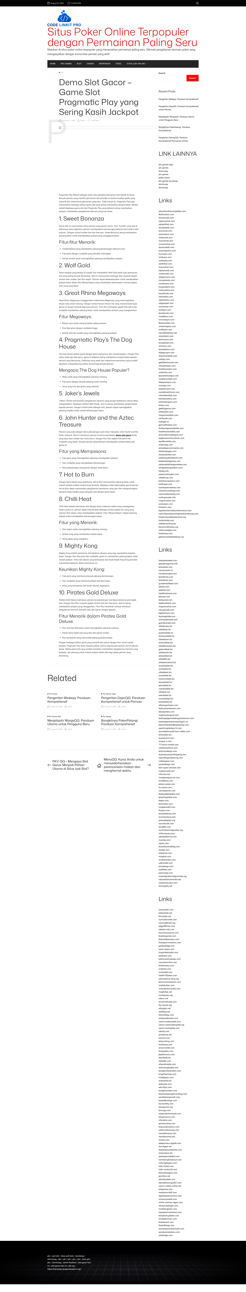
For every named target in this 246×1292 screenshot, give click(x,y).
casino (90, 64)
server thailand (69, 1262)
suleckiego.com (166, 1235)
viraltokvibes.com (166, 985)
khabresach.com (166, 1222)
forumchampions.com (169, 933)
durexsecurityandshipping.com (172, 754)
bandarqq (79, 1256)
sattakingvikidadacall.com (170, 458)
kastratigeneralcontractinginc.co (173, 721)
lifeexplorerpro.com (167, 382)
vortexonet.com (166, 237)
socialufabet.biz (166, 666)
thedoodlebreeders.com (169, 794)
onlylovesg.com (166, 444)
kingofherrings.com (167, 1074)
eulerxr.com (164, 405)
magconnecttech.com (168, 415)
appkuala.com (165, 1084)
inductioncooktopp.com (169, 490)
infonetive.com (165, 1120)
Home (53, 64)
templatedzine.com (167, 813)
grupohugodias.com (168, 797)
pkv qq (71, 1266)
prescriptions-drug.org (169, 979)
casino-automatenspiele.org (171, 1025)
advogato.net (165, 1008)
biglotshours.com (167, 613)
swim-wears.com (166, 949)
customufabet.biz (167, 679)
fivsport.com (164, 810)
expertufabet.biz (166, 633)
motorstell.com (165, 972)
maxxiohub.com (166, 267)
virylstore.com (165, 969)
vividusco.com (165, 257)
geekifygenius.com (167, 408)
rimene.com (164, 1140)
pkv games (66, 64)
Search (162, 73)
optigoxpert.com (166, 303)
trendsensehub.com (168, 398)
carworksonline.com (168, 962)
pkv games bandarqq (168, 181)
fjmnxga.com (165, 1110)
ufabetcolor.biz (165, 652)
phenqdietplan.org (167, 820)
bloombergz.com (166, 1015)
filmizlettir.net (165, 916)
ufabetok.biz (164, 692)
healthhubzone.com (168, 593)
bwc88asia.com (166, 781)
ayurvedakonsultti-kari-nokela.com (174, 731)
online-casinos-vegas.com (171, 1202)
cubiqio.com (164, 359)
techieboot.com (166, 580)
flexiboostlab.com (167, 323)
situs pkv (86, 1259)
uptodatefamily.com (168, 836)
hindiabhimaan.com (168, 1219)
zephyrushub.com (167, 221)
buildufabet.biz (165, 702)
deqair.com (164, 800)
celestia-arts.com (166, 929)
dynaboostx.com (166, 313)
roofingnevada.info (167, 497)
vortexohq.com (165, 372)
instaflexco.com (166, 316)
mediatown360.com (168, 1192)
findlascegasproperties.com (171, 428)
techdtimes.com (166, 577)
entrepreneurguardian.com (171, 467)
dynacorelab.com (166, 247)
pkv (48, 1256)
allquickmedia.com (167, 1064)
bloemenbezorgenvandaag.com (173, 1094)
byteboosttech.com (167, 603)
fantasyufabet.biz (166, 636)
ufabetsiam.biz (165, 639)
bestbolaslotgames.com (170, 461)
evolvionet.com (165, 231)
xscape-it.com (165, 741)
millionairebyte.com (167, 530)
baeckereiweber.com (168, 560)
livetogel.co (164, 421)
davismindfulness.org (168, 527)
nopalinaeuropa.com (168, 883)
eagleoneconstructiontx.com (171, 438)
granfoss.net (164, 1176)
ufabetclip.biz (165, 629)
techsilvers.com (166, 804)
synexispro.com (166, 504)
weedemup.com (166, 477)
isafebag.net (164, 1011)
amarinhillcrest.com (168, 1002)
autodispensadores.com (170, 487)
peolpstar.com (165, 956)
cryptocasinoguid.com (169, 715)
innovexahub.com (167, 244)
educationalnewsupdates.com (172, 211)
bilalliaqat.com (165, 484)
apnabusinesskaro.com (169, 1232)
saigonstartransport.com (170, 1113)
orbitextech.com (166, 412)
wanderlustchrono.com (169, 392)
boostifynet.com (166, 293)
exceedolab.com (166, 343)
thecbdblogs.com (166, 1225)
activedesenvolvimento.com (171, 448)
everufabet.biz (165, 695)
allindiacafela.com (167, 1179)
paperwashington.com (169, 474)
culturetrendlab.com (168, 395)
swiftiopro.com (165, 329)
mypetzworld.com (167, 771)
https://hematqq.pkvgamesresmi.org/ (64, 1269)
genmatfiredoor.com (168, 425)
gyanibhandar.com (167, 623)
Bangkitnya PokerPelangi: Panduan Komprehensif (119, 722)
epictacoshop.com (167, 1123)
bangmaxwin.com (167, 1117)
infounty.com (164, 774)
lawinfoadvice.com (167, 817)
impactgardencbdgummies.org (173, 876)
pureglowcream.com (168, 1090)
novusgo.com (165, 385)
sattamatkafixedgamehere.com (173, 464)
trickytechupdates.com (169, 1215)
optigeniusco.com (167, 277)
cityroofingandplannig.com (171, 758)
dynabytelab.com (166, 227)
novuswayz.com (166, 306)
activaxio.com (165, 346)
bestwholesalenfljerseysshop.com (174, 725)
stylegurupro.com (166, 352)
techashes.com (165, 567)
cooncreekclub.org (167, 923)
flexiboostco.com (166, 214)
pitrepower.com (166, 1189)
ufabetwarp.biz (165, 626)
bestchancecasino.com (169, 481)
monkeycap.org (166, 995)
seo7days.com (165, 1087)
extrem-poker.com (167, 784)
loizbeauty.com (165, 1044)
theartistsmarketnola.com (170, 1150)
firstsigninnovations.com (170, 942)
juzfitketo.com (165, 869)
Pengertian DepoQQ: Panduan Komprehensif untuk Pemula (123, 700)
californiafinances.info (169, 1130)
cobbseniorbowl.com (168, 748)
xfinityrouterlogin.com (168, 1205)
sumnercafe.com (166, 823)
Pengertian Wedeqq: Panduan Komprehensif (68, 700)
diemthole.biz (165, 1057)
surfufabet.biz (165, 669)
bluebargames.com (167, 936)
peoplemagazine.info (168, 563)
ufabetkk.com (165, 1061)
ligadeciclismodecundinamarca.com (175, 510)
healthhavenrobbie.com (169, 431)
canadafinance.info (167, 1133)
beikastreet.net (165, 913)
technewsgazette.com (168, 1067)
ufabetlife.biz (164, 659)
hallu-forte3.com (166, 1166)
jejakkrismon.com (167, 1054)
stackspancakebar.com (169, 1156)
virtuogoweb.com (166, 610)
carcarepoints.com (167, 790)
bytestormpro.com (167, 389)
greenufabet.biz (166, 649)
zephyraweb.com (166, 270)
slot (79, 64)
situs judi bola (67, 1256)
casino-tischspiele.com (169, 1028)
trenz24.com (164, 1038)
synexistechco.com (167, 250)
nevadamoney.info (167, 1136)
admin (82, 120)
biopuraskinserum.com (169, 1127)
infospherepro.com (167, 366)
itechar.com (164, 586)
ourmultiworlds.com (168, 919)
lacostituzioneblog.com (169, 846)
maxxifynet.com (166, 241)
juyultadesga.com (167, 764)
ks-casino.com (165, 787)
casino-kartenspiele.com (170, 1021)
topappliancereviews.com (170, 1212)
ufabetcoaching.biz (167, 523)
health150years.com (168, 975)
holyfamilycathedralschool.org (172, 517)
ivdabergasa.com (166, 761)
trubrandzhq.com (166, 290)
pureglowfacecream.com (170, 1071)
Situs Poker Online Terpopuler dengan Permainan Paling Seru (122, 36)
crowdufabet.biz (166, 698)
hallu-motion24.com (168, 1169)
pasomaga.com (166, 873)
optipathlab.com (166, 224)
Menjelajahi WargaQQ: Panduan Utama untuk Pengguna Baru (70, 722)
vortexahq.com (165, 260)
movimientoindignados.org (171, 830)
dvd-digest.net (165, 1146)
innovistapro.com (166, 319)
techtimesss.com (166, 965)
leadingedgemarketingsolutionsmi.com (176, 718)
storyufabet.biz (165, 682)
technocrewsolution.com (170, 982)
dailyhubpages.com (167, 451)
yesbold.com (164, 590)
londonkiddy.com (166, 520)
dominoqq (163, 171)
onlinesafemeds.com (168, 619)
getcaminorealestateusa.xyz (171, 537)
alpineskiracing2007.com (170, 1182)
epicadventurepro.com (169, 375)
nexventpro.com (166, 296)
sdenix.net (163, 998)
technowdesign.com (168, 751)
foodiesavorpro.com (168, 369)
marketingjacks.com (168, 1209)
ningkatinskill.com (167, 807)
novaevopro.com (166, 283)
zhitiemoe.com (165, 853)
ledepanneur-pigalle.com (170, 1143)
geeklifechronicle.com (168, 362)
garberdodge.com (167, 946)
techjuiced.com (165, 600)
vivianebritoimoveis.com (169, 988)
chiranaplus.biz (166, 1153)
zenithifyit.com (165, 264)
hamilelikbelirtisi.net (168, 333)
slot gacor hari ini (59, 1266)
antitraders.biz (165, 735)
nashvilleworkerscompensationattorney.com (178, 513)
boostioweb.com (166, 218)
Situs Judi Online (136, 64)
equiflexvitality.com (167, 441)
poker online (164, 177)
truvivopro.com (165, 254)
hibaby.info (164, 471)
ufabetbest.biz (165, 672)
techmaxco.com (166, 339)
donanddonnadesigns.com (171, 435)
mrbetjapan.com (166, 1077)
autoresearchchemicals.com (171, 1228)
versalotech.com (166, 336)
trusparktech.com (167, 287)
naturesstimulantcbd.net (170, 879)
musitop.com (165, 840)
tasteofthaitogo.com (168, 1100)
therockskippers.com (168, 1173)
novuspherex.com (167, 280)
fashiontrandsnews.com (170, 708)
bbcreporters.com (167, 712)
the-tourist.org (165, 1005)
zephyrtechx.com (166, 300)
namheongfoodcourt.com (170, 1159)
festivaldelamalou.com (169, 939)
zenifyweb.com (165, 418)
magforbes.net (165, 992)
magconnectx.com (167, 500)
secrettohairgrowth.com (169, 1097)
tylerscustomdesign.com (170, 959)
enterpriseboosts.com (168, 1018)
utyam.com (164, 843)
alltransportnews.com (168, 705)
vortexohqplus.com (167, 326)
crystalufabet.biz (166, 689)
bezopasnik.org (166, 1107)
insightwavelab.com (168, 379)
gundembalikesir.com (168, 583)
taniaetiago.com (166, 866)
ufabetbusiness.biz (167, 646)
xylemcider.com (166, 863)
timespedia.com (166, 1051)
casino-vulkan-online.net (170, 1186)
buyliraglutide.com (167, 616)
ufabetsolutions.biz (167, 662)
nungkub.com (165, 856)
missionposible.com (168, 1199)
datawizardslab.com (168, 356)
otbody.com (164, 1031)
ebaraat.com (164, 596)
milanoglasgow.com (168, 1163)
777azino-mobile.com (169, 744)
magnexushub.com (167, 606)
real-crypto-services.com (170, 767)
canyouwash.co (166, 570)
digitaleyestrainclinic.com (170, 1196)
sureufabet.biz (165, 675)
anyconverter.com (167, 1048)
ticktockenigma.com (168, 402)
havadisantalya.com (168, 573)
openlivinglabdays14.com (170, 728)
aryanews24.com (166, 738)
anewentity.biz (165, 1080)
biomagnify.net (165, 886)
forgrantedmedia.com (168, 952)
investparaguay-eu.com (169, 777)
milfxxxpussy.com (167, 833)
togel (119, 64)
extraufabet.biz (165, 656)
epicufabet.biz (165, 685)
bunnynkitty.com (166, 1103)
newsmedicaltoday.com (169, 494)
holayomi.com (165, 507)
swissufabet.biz (166, 642)
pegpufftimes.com (167, 926)
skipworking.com (166, 1041)
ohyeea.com (164, 850)
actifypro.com (165, 310)
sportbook (104, 64)
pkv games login (166, 164)
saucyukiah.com (166, 909)
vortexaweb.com (166, 273)
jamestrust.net (165, 1034)
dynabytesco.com (167, 349)
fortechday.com (166, 533)
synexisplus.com (166, 234)
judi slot (55, 1256)
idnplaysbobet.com (167, 454)
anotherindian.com (167, 860)
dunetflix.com (165, 827)
